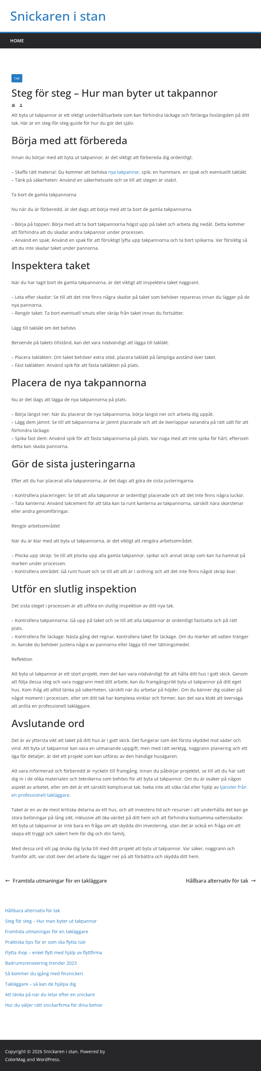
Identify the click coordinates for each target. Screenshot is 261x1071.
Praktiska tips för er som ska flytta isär (45, 942)
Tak (17, 78)
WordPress (47, 1059)
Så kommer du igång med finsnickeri (44, 973)
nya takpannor (123, 172)
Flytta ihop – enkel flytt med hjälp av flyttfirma (53, 952)
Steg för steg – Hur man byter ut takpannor (51, 921)
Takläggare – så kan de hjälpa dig (40, 984)
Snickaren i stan (58, 15)
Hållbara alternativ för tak (217, 880)
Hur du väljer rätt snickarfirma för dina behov (53, 1005)
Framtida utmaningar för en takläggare (60, 880)
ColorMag (15, 1059)
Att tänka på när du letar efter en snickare (50, 994)
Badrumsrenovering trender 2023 (41, 963)
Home (17, 41)
